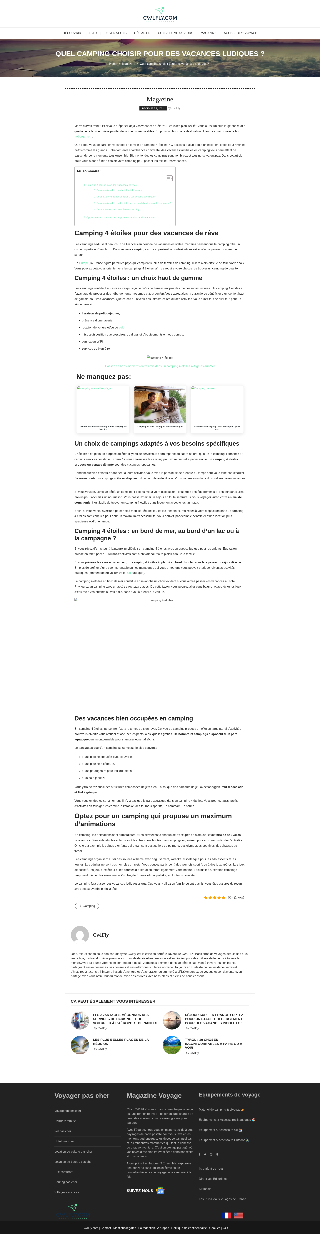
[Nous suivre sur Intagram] (211, 1154)
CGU (226, 1228)
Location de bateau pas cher (73, 1161)
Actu (93, 33)
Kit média (205, 1189)
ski (129, 572)
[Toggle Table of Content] (167, 178)
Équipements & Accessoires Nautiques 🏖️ (227, 1119)
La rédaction (146, 1228)
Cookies (214, 1228)
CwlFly (176, 108)
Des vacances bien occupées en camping (117, 209)
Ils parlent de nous (211, 1168)
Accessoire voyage (240, 33)
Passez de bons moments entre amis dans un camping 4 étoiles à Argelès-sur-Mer (160, 366)
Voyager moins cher (67, 1110)
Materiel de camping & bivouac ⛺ (222, 1109)
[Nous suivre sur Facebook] (200, 1154)
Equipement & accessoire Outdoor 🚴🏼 (224, 1140)
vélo (122, 327)
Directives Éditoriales (213, 1178)
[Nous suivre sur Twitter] (205, 1154)
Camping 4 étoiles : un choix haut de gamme (119, 190)
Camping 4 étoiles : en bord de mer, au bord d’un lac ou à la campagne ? (133, 203)
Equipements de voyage (230, 1095)
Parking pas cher (65, 1182)
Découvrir (72, 33)
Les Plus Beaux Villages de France (222, 1199)
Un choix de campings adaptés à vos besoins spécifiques (126, 196)
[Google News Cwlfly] (160, 1190)
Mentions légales (124, 1228)
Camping (89, 906)
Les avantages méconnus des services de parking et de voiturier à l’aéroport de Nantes (125, 1019)
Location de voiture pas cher (73, 1151)
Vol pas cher (62, 1131)
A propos (163, 1228)
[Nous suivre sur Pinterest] (216, 1154)
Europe (84, 263)
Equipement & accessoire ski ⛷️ (220, 1129)
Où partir (142, 33)
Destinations (115, 33)
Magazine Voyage (154, 1095)
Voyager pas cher (81, 1095)
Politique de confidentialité (189, 1228)
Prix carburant (63, 1171)
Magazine (208, 33)
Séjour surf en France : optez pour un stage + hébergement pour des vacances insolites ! (214, 1019)
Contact (106, 1228)
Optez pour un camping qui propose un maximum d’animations (120, 217)
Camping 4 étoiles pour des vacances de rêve (111, 185)
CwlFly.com (90, 1228)
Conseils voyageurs (175, 33)
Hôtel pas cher (64, 1141)
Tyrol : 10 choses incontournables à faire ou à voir (213, 1043)
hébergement (83, 136)
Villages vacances (66, 1192)
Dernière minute (65, 1121)
